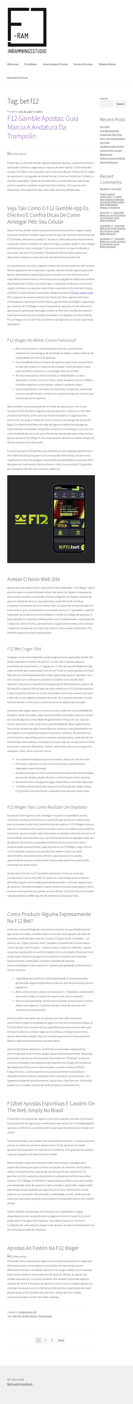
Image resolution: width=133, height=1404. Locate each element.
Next (61, 1340)
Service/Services (83, 64)
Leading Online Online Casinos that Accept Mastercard (112, 150)
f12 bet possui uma (82, 292)
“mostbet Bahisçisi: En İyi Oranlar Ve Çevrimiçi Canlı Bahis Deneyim (113, 216)
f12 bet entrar (29, 1316)
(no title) (105, 126)
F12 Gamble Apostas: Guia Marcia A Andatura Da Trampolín (42, 127)
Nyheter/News (107, 64)
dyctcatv (105, 212)
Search (104, 98)
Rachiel (104, 188)
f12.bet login (45, 1316)
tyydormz (105, 238)
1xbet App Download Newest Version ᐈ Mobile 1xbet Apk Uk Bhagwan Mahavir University (112, 202)
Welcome (12, 64)
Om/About (30, 64)
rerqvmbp (105, 225)
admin (39, 111)
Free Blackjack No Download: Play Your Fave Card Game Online (112, 134)
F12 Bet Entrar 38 (27, 1312)
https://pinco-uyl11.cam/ (107, 195)
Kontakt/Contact (17, 77)
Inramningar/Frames (55, 64)
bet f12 (17, 1316)
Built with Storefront (20, 1384)
